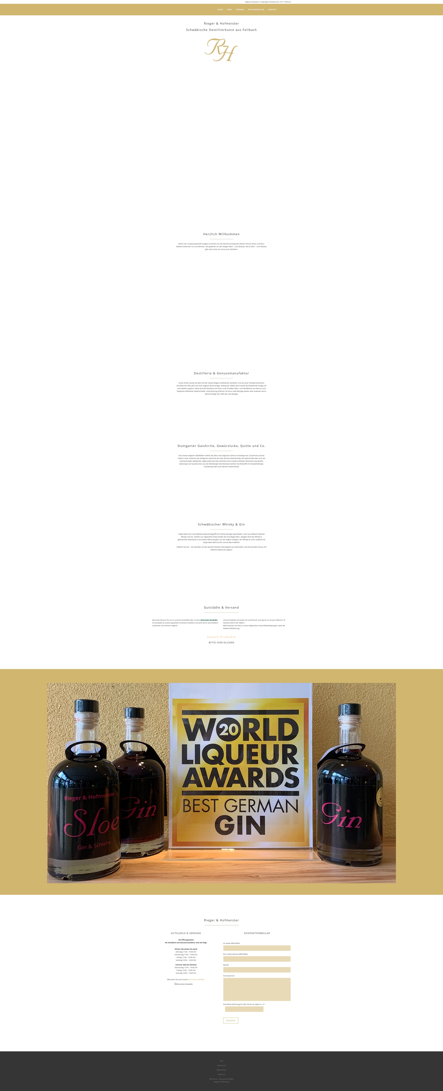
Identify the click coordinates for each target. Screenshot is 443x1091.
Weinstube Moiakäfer (209, 620)
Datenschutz (221, 1070)
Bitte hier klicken (221, 642)
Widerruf (221, 1074)
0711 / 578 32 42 (285, 2)
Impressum (221, 1065)
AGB (221, 1061)
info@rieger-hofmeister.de (269, 2)
